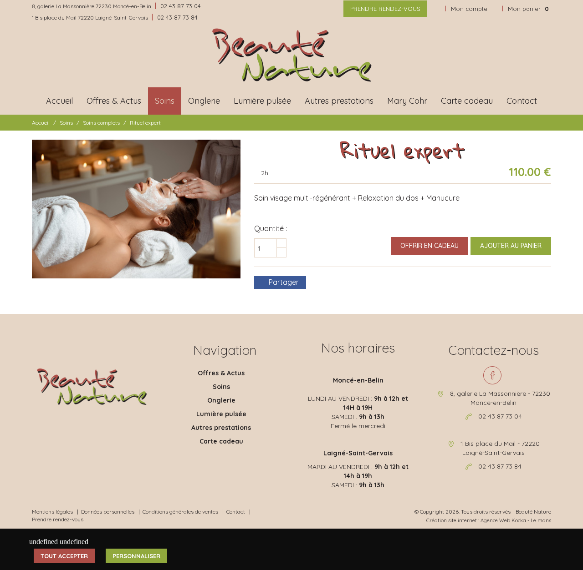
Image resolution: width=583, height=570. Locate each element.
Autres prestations (339, 101)
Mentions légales (52, 511)
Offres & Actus (114, 101)
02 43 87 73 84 (177, 17)
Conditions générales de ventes (180, 511)
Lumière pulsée (262, 101)
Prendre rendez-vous (385, 8)
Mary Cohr (407, 101)
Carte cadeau (467, 101)
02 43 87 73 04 (180, 6)
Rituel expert (145, 122)
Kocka (518, 520)
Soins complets (101, 122)
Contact (521, 101)
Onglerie (204, 101)
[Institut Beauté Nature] (291, 55)
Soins (164, 101)
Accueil (59, 101)
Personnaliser (136, 556)
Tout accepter (64, 556)
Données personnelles (107, 511)
